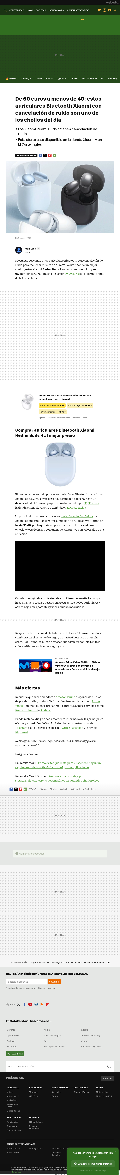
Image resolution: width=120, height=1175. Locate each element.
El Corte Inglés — (80, 405)
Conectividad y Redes (91, 1046)
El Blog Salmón (36, 1121)
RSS (42, 1004)
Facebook (40, 155)
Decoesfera (12, 1126)
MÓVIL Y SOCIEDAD (37, 10)
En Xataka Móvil (62, 658)
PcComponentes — (53, 411)
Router (39, 78)
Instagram (104, 10)
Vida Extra (33, 1096)
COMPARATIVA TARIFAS (78, 10)
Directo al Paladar (82, 1092)
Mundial (74, 78)
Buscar (109, 1066)
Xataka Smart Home (13, 1105)
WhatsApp (112, 78)
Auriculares (90, 789)
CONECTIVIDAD (16, 10)
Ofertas (53, 789)
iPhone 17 (78, 962)
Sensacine (56, 1092)
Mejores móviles (38, 962)
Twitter (114, 10)
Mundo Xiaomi (13, 1110)
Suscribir (54, 981)
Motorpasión (102, 1092)
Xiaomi (44, 789)
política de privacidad (45, 988)
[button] (32, 248)
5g (45, 1040)
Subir (105, 1078)
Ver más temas (15, 1053)
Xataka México (13, 1148)
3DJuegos (33, 1092)
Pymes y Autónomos (34, 1127)
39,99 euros (72, 273)
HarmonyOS (26, 78)
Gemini (49, 78)
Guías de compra (52, 1035)
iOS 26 (90, 962)
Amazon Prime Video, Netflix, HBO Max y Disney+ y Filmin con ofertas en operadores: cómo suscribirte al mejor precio (77, 667)
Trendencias (12, 1121)
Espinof (55, 1096)
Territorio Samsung (90, 1035)
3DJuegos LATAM (36, 1148)
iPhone (84, 1040)
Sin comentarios (28, 155)
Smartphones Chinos (54, 1046)
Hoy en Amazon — (52, 405)
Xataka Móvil (12, 1096)
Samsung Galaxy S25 (60, 962)
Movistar (11, 1029)
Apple (47, 1029)
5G (102, 78)
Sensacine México (60, 1148)
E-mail (54, 155)
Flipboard (99, 10)
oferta (65, 789)
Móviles (12, 78)
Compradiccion (14, 1130)
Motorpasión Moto (104, 1096)
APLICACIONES (56, 10)
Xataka (10, 1092)
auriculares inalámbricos (77, 516)
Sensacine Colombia (56, 1153)
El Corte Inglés (76, 507)
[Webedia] (113, 2)
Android (10, 1040)
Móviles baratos (89, 78)
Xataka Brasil (13, 1152)
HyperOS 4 (61, 78)
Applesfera (12, 1100)
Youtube (109, 10)
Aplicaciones (13, 1035)
